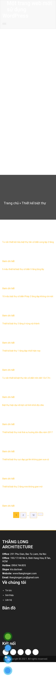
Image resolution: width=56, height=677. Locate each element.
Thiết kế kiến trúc (11, 55)
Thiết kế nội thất (10, 78)
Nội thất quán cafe (17, 101)
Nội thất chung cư (17, 82)
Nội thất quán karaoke (19, 106)
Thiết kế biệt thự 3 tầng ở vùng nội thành (21, 323)
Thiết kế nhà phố (16, 58)
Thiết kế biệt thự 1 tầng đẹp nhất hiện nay (21, 351)
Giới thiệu (7, 50)
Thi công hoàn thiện (18, 125)
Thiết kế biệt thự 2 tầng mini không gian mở (22, 486)
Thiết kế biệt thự (16, 63)
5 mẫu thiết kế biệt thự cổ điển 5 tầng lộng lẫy (23, 269)
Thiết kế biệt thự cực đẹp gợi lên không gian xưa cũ (25, 459)
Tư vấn (12, 159)
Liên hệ (6, 169)
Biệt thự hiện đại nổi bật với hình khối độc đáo (23, 405)
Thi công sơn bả (16, 135)
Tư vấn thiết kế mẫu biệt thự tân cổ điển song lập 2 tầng (28, 242)
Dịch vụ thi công (10, 117)
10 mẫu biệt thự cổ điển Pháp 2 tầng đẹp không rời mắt (27, 296)
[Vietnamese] (52, 26)
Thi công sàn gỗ (16, 140)
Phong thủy (14, 164)
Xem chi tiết (8, 261)
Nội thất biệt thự (16, 87)
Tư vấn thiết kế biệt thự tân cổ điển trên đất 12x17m (26, 378)
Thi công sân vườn (17, 149)
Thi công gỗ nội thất (18, 130)
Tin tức (6, 155)
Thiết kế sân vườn (17, 68)
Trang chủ (7, 45)
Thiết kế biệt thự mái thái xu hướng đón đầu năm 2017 (27, 432)
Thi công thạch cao (18, 144)
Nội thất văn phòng (17, 97)
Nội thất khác (15, 111)
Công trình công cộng (19, 73)
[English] (48, 26)
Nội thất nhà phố (16, 92)
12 (33, 515)
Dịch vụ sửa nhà (16, 121)
